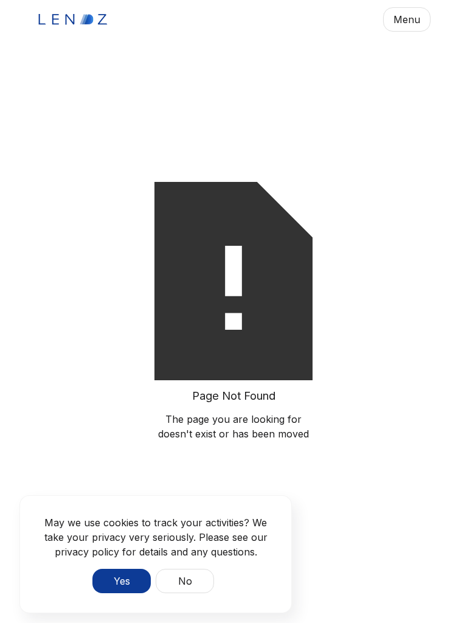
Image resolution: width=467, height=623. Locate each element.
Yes (122, 581)
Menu (406, 19)
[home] (72, 19)
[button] (407, 19)
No (185, 581)
